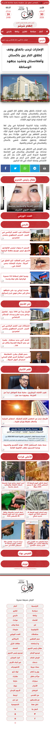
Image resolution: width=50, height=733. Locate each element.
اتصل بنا (35, 709)
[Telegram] (35, 168)
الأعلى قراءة (25, 457)
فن (35, 624)
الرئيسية (34, 606)
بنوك (15, 685)
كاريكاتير (15, 638)
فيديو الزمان (35, 652)
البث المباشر (15, 657)
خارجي (9, 31)
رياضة (17, 31)
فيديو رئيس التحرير (15, 652)
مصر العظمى (35, 638)
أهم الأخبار (25, 369)
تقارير (24, 31)
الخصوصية (15, 704)
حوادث (15, 620)
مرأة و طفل (34, 676)
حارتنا (15, 681)
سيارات (35, 681)
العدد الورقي (25, 216)
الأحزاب (35, 685)
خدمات (34, 662)
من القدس (35, 695)
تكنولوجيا (34, 629)
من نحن (15, 699)
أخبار (41, 31)
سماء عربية (35, 667)
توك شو (15, 671)
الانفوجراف (15, 667)
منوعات (15, 629)
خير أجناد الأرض (15, 662)
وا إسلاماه (35, 643)
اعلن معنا (34, 704)
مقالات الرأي (15, 643)
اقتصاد (35, 620)
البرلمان (35, 690)
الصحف (15, 648)
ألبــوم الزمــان (15, 690)
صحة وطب (15, 624)
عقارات (15, 676)
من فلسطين (34, 699)
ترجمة (15, 695)
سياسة (33, 31)
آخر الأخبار (25, 304)
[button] (45, 198)
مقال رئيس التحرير (25, 180)
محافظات (34, 634)
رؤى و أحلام (34, 671)
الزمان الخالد (35, 657)
